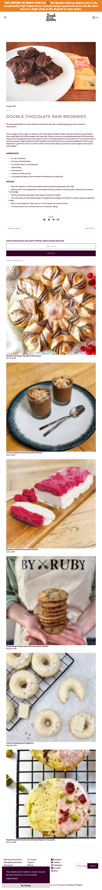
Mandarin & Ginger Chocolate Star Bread (23, 356)
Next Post (89, 228)
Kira (67, 124)
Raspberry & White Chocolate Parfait (22, 549)
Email (55, 871)
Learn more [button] (12, 878)
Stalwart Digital (75, 885)
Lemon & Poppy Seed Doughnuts (19, 743)
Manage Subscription (13, 862)
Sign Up (51, 253)
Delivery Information (13, 859)
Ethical (30, 865)
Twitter (56, 862)
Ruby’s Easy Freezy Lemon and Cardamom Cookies (27, 646)
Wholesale (8, 865)
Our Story (31, 859)
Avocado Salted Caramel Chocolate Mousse (24, 453)
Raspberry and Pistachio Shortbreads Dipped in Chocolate (30, 840)
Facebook (57, 859)
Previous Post (14, 228)
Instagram (57, 865)
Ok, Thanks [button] (26, 885)
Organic (30, 862)
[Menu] (5, 17)
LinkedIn (57, 868)
